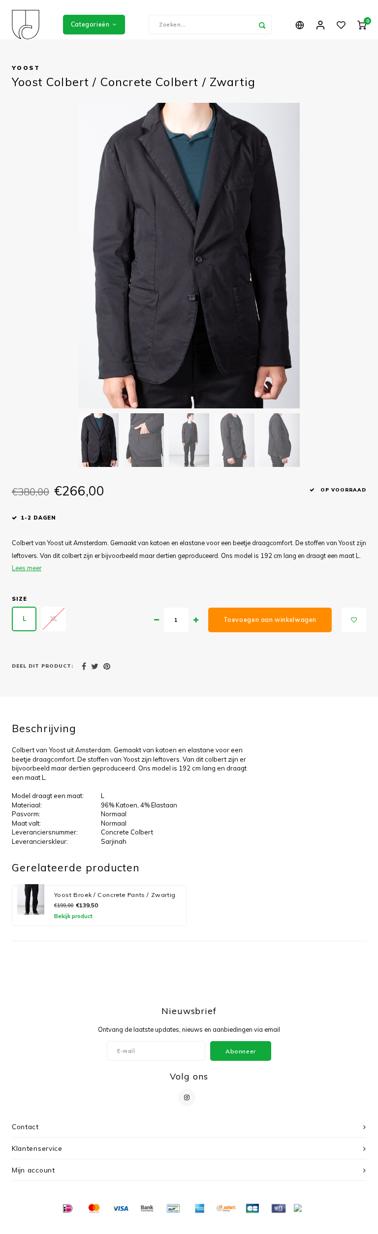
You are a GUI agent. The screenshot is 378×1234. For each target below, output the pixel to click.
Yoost (26, 67)
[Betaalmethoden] (67, 1208)
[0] (361, 25)
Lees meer (26, 568)
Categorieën (90, 24)
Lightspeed (205, 1224)
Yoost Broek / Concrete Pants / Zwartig (115, 894)
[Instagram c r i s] (186, 1097)
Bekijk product (73, 916)
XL (54, 618)
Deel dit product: (42, 666)
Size (19, 598)
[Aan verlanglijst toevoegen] (354, 620)
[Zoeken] (262, 24)
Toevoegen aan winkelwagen (269, 619)
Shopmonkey (266, 1224)
